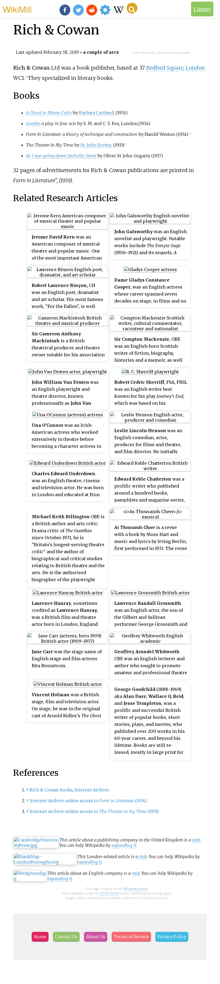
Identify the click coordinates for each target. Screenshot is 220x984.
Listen (202, 9)
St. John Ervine (95, 145)
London (195, 68)
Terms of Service (131, 936)
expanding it (124, 845)
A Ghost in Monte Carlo (49, 112)
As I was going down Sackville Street (61, 155)
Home (40, 936)
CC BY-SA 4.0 (109, 893)
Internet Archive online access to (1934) (88, 800)
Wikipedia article (136, 888)
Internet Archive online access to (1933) (94, 811)
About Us (95, 936)
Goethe (33, 123)
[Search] (132, 8)
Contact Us (66, 936)
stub (196, 840)
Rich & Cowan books (51, 790)
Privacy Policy (171, 936)
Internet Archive (92, 790)
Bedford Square (164, 68)
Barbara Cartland (96, 112)
